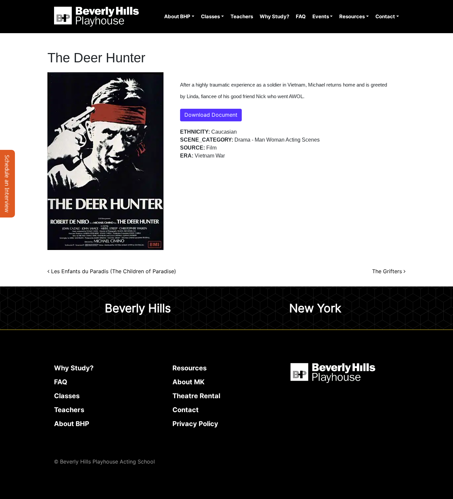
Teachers (241, 17)
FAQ (301, 17)
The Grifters (388, 271)
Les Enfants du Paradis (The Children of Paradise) (112, 271)
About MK (188, 382)
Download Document (210, 115)
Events (320, 17)
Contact (385, 17)
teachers (69, 410)
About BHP (177, 17)
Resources (352, 17)
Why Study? (274, 17)
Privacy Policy (195, 424)
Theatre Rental (196, 396)
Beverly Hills (138, 308)
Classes (210, 17)
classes (67, 396)
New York (315, 308)
